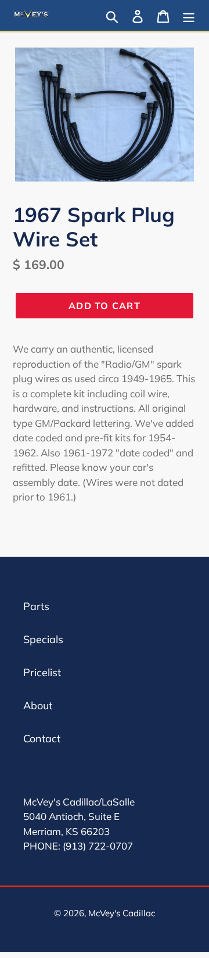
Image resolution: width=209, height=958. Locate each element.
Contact (41, 738)
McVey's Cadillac (121, 913)
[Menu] (188, 15)
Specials (43, 639)
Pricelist (42, 672)
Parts (36, 606)
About (37, 705)
